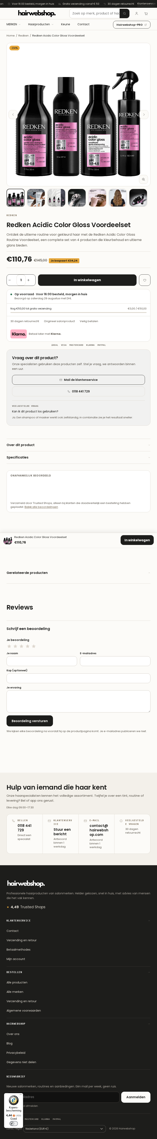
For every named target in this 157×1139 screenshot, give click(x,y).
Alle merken (15, 992)
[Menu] (20, 1095)
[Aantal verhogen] (30, 280)
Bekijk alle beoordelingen (41, 507)
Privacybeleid (16, 1053)
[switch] (14, 1123)
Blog (9, 1043)
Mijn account (16, 959)
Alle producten (17, 982)
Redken (23, 36)
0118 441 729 (81, 391)
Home (11, 36)
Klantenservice (146, 3)
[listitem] (16, 198)
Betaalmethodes (18, 950)
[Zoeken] (124, 13)
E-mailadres (88, 653)
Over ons (13, 1034)
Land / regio (14, 1128)
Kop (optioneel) (17, 670)
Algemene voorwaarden (24, 1011)
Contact (13, 931)
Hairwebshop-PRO (130, 25)
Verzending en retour (22, 940)
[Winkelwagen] (145, 13)
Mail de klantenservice (81, 380)
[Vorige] (13, 114)
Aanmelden (135, 1097)
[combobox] (99, 13)
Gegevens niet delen (21, 1062)
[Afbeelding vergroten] (143, 179)
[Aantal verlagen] (12, 280)
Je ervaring (14, 687)
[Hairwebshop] (36, 13)
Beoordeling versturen (30, 721)
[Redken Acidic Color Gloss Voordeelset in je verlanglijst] (144, 280)
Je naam (12, 653)
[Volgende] (143, 114)
